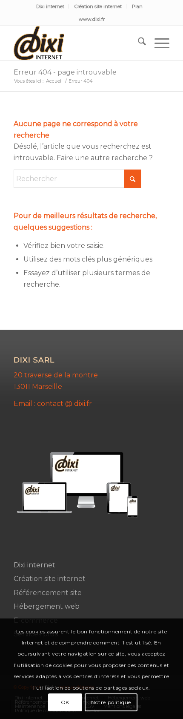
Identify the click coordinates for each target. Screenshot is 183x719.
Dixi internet (50, 6)
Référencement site (48, 593)
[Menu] (157, 43)
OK (65, 702)
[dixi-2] (76, 43)
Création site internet (98, 6)
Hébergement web (47, 606)
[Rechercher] (137, 43)
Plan (137, 6)
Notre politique (111, 702)
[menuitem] (50, 6)
